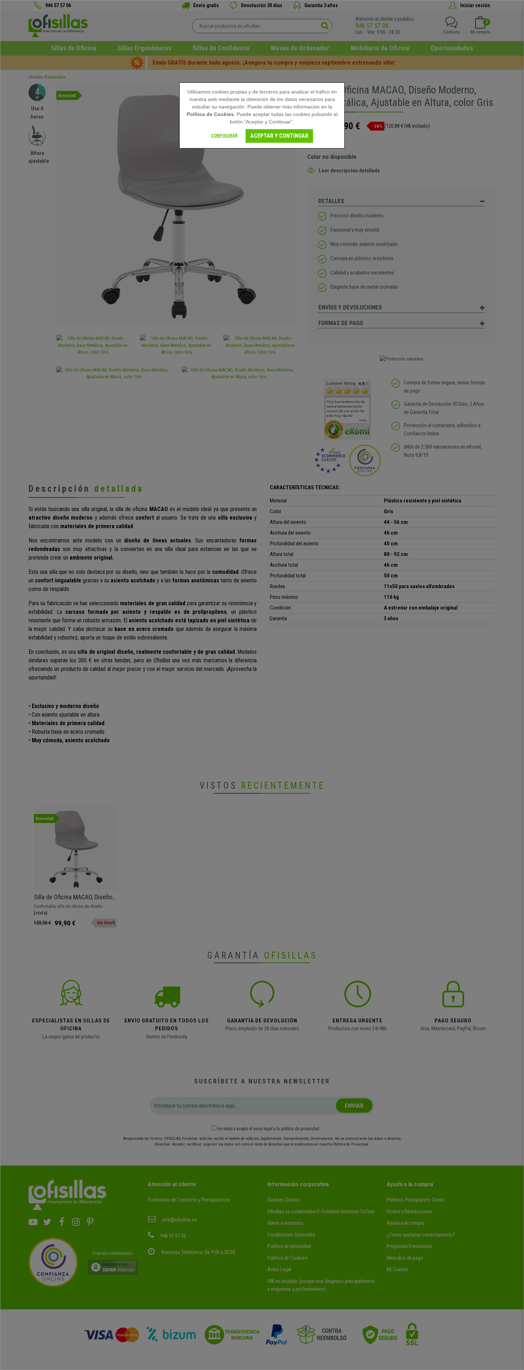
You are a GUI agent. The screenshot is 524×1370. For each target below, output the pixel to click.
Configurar (224, 135)
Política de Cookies (210, 114)
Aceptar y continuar (279, 135)
